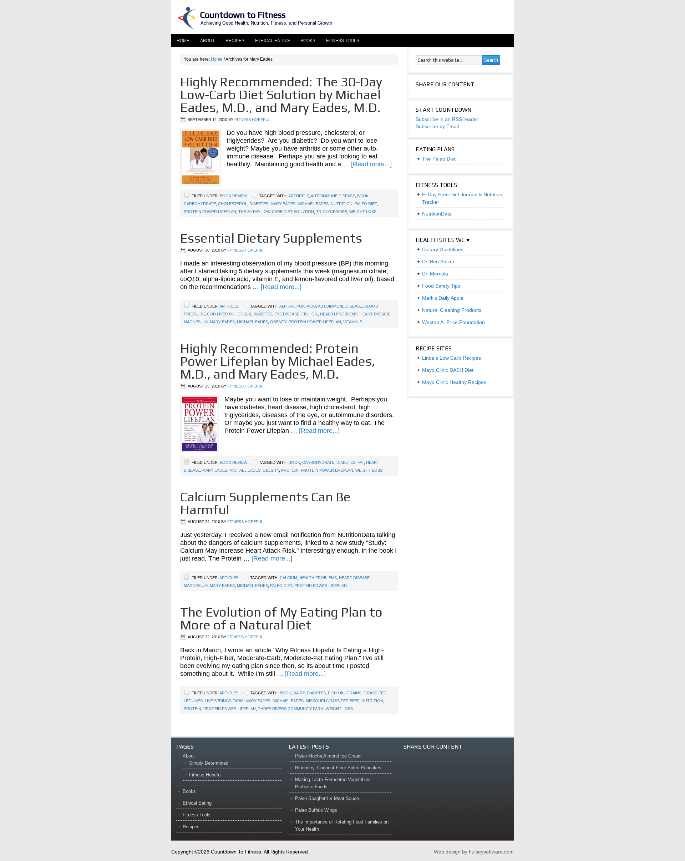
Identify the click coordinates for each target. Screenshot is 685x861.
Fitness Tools (342, 40)
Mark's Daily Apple (442, 298)
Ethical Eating (272, 40)
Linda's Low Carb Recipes (451, 358)
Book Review (233, 196)
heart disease (375, 314)
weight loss (362, 211)
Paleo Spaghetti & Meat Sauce (327, 798)
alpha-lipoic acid (297, 306)
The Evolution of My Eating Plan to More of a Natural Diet (281, 618)
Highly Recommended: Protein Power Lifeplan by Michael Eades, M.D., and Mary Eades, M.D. (277, 361)
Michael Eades (313, 204)
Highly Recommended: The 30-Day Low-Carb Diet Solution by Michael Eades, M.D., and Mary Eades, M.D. (281, 94)
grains (353, 693)
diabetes (258, 204)
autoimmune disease (333, 196)
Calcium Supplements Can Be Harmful (265, 503)
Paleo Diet (366, 204)
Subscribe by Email (437, 126)
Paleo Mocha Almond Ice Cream (328, 756)
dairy (299, 693)
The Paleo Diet (439, 159)
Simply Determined (208, 763)
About (205, 40)
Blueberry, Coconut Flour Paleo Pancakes (338, 767)
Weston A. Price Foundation (453, 322)
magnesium (196, 322)
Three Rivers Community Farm (291, 708)
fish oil (309, 314)
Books (307, 40)
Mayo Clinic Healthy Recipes (454, 382)
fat (360, 462)
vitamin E (352, 322)
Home (183, 40)
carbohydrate (200, 204)
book (363, 196)
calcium (288, 578)
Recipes (234, 40)
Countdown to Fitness (242, 15)
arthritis (298, 196)
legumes (193, 701)
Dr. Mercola (435, 274)
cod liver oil (221, 314)
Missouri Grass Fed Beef (332, 701)
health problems (338, 314)
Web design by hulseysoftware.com (474, 852)
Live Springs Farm (224, 701)
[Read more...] (371, 164)
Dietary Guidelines (442, 249)
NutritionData (437, 214)
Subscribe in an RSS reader (447, 119)
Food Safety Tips (441, 286)
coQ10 (244, 314)
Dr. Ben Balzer (438, 261)
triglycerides (331, 211)
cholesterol (232, 204)
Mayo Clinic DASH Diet (447, 370)
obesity (278, 322)
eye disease (286, 314)
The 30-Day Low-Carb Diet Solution (276, 211)
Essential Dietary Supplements (271, 238)
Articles (228, 306)
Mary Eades (282, 204)
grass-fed (375, 693)
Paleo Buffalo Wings (316, 810)
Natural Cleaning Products (451, 310)
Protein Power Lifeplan (210, 211)
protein (290, 470)
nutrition (341, 204)
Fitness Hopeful (252, 119)
